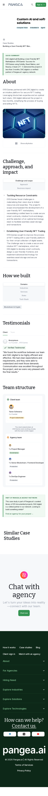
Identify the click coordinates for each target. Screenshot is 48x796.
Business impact (24, 188)
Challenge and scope (24, 181)
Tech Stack (23, 299)
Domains (24, 284)
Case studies (25, 647)
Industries (24, 288)
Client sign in (9, 654)
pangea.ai (24, 750)
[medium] (24, 734)
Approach (24, 184)
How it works (9, 647)
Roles (24, 295)
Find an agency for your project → (19, 514)
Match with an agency (29, 654)
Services (24, 292)
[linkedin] (9, 734)
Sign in (39, 5)
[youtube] (38, 734)
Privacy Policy (24, 770)
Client (5, 332)
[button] (24, 661)
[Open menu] (4, 5)
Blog (38, 647)
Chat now (24, 613)
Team (12, 332)
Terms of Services (24, 765)
